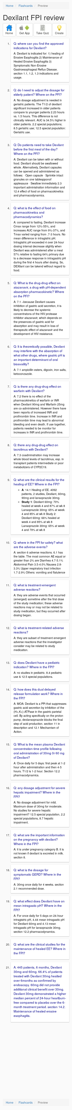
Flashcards (26, 6)
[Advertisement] (36, 1061)
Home (9, 6)
